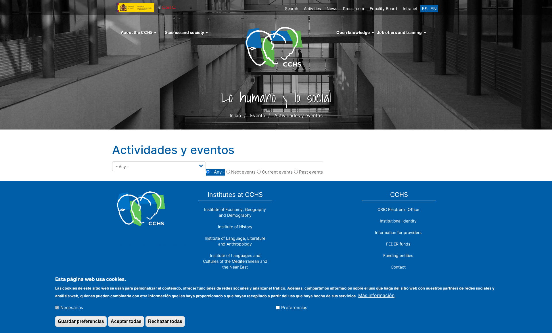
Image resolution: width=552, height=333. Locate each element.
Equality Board (383, 8)
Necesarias (71, 307)
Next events (243, 172)
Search (291, 8)
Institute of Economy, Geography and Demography (235, 212)
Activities (312, 8)
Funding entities (398, 255)
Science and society (185, 32)
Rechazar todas (165, 321)
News (332, 8)
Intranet (410, 8)
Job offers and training (399, 32)
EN (433, 9)
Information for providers (398, 232)
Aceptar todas (126, 321)
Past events (311, 172)
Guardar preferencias (81, 321)
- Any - (218, 172)
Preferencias (294, 307)
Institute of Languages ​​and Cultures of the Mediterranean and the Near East (235, 261)
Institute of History (235, 226)
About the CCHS (137, 32)
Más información (376, 295)
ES (425, 9)
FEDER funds (398, 243)
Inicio (235, 115)
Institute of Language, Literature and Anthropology (235, 241)
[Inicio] (276, 47)
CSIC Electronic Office (398, 209)
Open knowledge (353, 32)
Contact (398, 267)
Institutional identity (398, 220)
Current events (277, 172)
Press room (353, 8)
